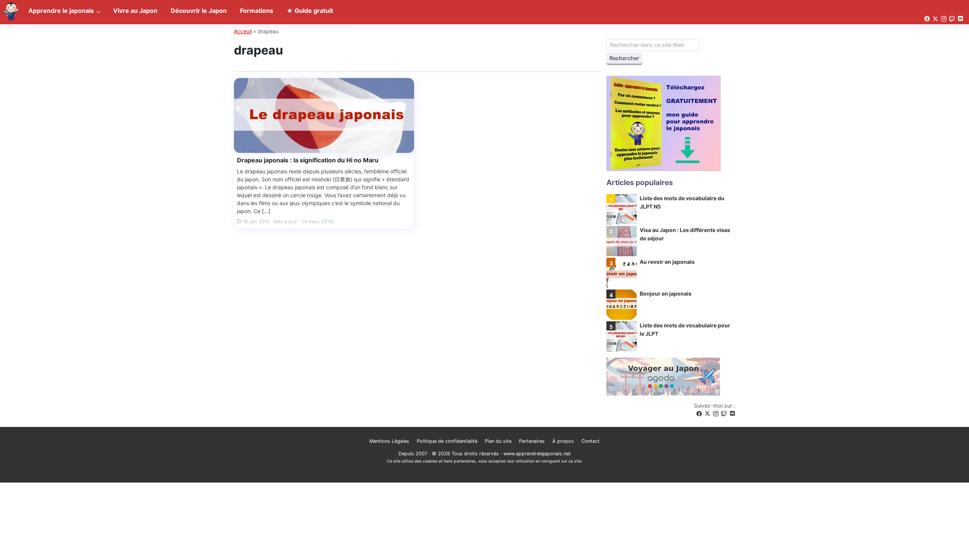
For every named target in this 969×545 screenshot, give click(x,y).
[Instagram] (715, 414)
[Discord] (732, 414)
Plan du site (498, 441)
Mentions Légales (389, 441)
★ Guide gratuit (310, 10)
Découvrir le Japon (199, 10)
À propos (563, 441)
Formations (256, 10)
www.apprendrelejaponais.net (537, 453)
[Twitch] (724, 414)
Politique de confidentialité (447, 441)
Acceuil (243, 31)
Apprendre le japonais (61, 10)
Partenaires (532, 441)
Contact (590, 441)
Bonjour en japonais (666, 293)
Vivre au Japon (135, 10)
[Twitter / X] (707, 414)
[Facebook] (699, 414)
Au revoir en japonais (667, 261)
